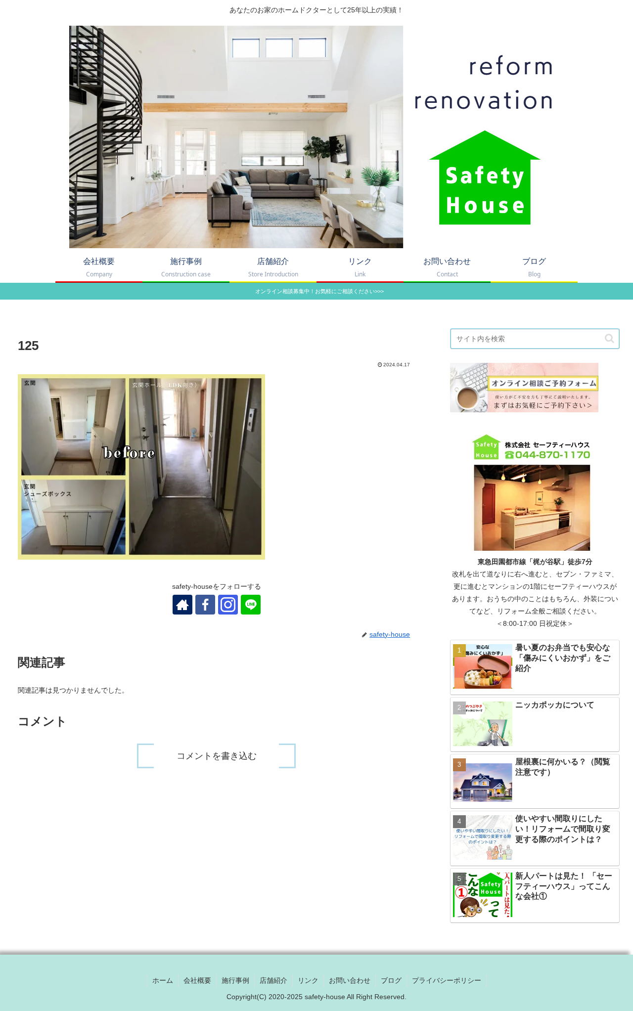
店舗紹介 (273, 980)
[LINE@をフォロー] (251, 605)
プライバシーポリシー (446, 980)
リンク (308, 980)
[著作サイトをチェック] (182, 605)
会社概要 (197, 980)
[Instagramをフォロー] (228, 605)
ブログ (391, 980)
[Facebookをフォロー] (205, 605)
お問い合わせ (349, 980)
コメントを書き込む (217, 756)
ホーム (162, 980)
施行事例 (235, 980)
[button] (609, 338)
